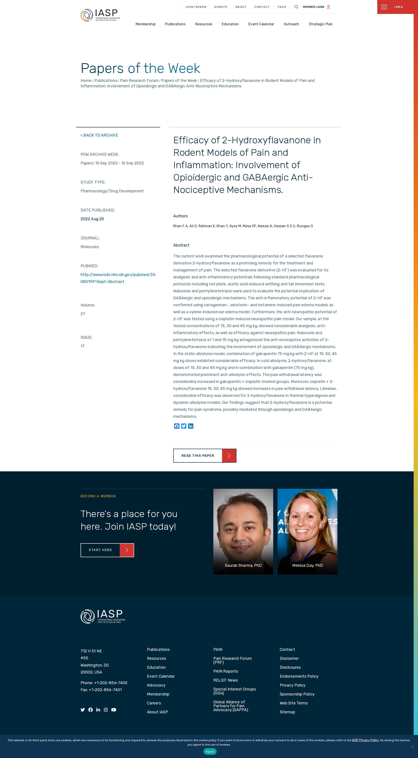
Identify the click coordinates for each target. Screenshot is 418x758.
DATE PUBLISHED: (98, 210)
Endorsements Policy (299, 676)
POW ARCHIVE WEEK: (100, 154)
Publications (158, 650)
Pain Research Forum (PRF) (232, 660)
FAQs (282, 6)
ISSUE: (87, 337)
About (241, 6)
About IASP (157, 712)
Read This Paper (198, 456)
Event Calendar (161, 676)
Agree (210, 751)
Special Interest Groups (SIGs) (234, 691)
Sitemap (287, 712)
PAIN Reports (225, 671)
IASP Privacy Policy (365, 740)
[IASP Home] (100, 15)
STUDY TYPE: (93, 182)
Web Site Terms (294, 703)
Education (156, 667)
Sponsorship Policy (297, 694)
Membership (158, 694)
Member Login (313, 6)
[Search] (296, 7)
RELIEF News (225, 680)
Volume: (88, 305)
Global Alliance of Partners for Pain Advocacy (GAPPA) (230, 706)
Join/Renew (196, 6)
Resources (156, 658)
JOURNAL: (90, 238)
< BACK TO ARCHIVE (99, 135)
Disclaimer (289, 658)
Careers (154, 703)
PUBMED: (89, 266)
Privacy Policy (292, 685)
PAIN (217, 650)
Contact (262, 6)
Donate (221, 6)
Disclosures (290, 667)
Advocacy (156, 685)
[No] (412, 746)
